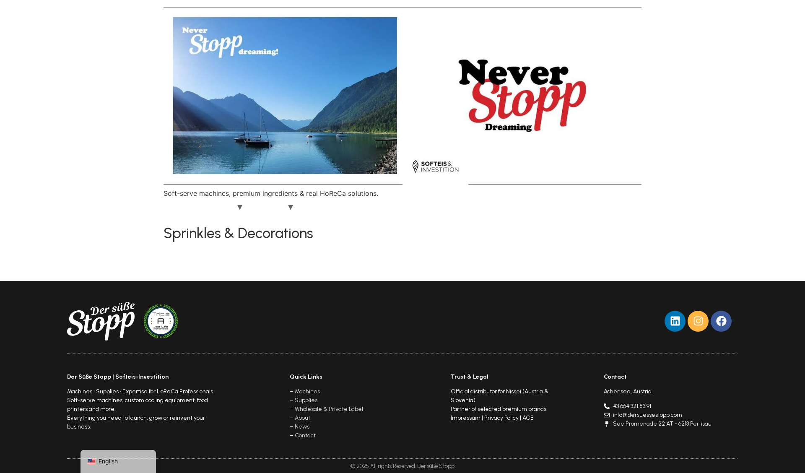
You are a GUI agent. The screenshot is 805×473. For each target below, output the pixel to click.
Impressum (465, 417)
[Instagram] (698, 321)
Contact (380, 207)
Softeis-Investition (142, 376)
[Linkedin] (675, 321)
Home (179, 207)
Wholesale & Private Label (329, 409)
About (315, 207)
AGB (528, 417)
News (346, 207)
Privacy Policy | (503, 417)
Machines (216, 207)
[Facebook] (721, 321)
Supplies (268, 207)
